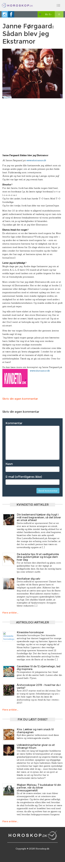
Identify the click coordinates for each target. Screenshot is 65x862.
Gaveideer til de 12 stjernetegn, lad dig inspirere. (38, 668)
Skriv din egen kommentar (20, 398)
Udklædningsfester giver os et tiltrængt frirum (36, 746)
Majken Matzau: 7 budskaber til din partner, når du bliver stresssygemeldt (39, 787)
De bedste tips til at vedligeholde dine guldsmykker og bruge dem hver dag (38, 557)
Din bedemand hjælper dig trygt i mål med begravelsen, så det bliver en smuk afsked (39, 517)
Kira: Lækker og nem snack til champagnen (35, 731)
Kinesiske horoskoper (30, 632)
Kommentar (14, 423)
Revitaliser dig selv (28, 578)
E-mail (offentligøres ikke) (24, 477)
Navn (9, 464)
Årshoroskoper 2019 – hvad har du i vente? (39, 686)
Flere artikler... (10, 612)
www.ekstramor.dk (36, 160)
